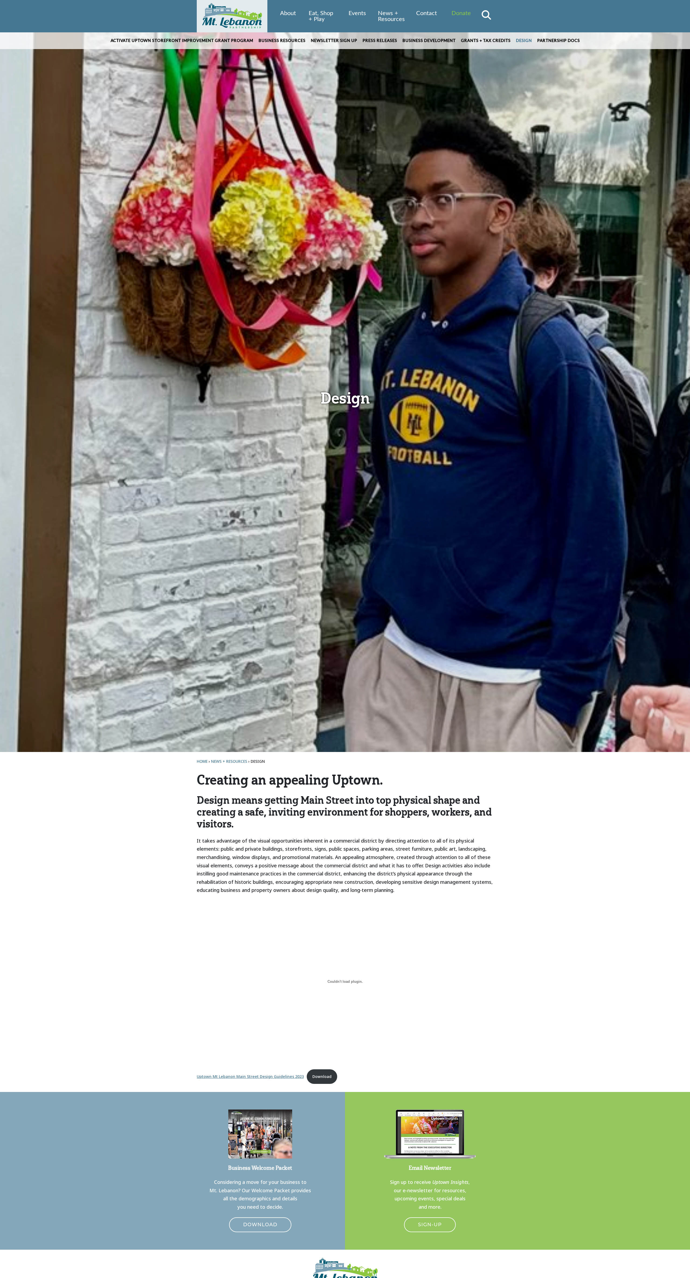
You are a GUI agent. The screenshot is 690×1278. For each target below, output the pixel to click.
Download (322, 1076)
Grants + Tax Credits (485, 41)
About (288, 13)
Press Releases (380, 41)
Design (524, 41)
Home (202, 761)
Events (357, 13)
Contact (426, 13)
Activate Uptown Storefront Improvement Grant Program (182, 41)
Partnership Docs (558, 41)
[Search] (486, 15)
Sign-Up (430, 1225)
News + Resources (391, 16)
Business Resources (281, 41)
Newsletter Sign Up (334, 41)
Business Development (429, 41)
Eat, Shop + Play (321, 16)
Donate (461, 13)
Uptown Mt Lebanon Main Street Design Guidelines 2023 (250, 1076)
